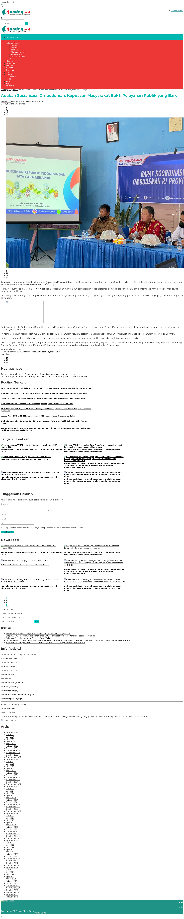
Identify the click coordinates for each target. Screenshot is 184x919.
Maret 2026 (11, 744)
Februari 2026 (12, 746)
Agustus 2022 (12, 840)
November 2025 (13, 753)
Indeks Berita (40, 913)
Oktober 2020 (12, 890)
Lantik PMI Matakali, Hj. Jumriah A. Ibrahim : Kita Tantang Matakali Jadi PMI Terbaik (44, 376)
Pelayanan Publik (52, 352)
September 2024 (13, 784)
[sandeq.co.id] (16, 16)
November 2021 (13, 861)
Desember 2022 (13, 831)
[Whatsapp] (7, 114)
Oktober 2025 (12, 755)
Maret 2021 (11, 879)
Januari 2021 (11, 883)
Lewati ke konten (8, 2)
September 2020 (13, 892)
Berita (3, 104)
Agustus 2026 (12, 732)
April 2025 (10, 768)
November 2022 (13, 834)
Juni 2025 (10, 764)
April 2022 (10, 849)
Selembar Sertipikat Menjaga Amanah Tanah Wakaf (25, 459)
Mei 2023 (10, 820)
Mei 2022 (10, 847)
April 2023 (10, 822)
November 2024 (13, 780)
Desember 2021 (13, 858)
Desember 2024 (13, 777)
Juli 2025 (9, 762)
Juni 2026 (10, 737)
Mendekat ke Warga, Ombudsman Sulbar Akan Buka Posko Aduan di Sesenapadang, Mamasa (44, 393)
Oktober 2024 (12, 782)
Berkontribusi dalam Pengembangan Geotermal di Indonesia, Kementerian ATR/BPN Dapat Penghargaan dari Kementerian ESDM (92, 481)
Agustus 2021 (12, 867)
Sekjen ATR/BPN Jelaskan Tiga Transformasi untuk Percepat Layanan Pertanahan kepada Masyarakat (92, 451)
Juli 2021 (9, 870)
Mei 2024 (10, 793)
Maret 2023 (11, 825)
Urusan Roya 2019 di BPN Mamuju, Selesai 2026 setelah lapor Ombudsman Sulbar (38, 416)
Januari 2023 (11, 829)
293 (7, 607)
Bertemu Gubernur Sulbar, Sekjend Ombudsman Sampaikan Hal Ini (38, 374)
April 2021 (10, 876)
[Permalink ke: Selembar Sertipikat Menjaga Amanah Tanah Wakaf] (26, 457)
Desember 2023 (13, 804)
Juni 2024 (10, 791)
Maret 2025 (11, 771)
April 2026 (10, 741)
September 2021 (13, 865)
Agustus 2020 (12, 894)
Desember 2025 (13, 750)
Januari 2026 (11, 748)
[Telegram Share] (7, 112)
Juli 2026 (10, 735)
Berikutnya (11, 609)
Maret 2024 (11, 798)
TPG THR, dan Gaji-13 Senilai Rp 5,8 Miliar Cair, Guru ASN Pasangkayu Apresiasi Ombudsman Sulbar (46, 388)
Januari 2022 (11, 856)
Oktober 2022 (12, 836)
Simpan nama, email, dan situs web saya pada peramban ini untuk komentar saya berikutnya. (44, 528)
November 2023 (13, 807)
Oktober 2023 (12, 809)
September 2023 (13, 811)
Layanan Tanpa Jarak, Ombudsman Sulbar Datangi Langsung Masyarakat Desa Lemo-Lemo (43, 399)
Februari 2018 (12, 897)
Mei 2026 (10, 739)
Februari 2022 (12, 854)
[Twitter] (7, 360)
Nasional (11, 104)
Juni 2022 (10, 845)
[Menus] (2, 4)
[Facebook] (7, 358)
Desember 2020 (13, 885)
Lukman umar (20, 352)
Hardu (3, 352)
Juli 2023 (10, 816)
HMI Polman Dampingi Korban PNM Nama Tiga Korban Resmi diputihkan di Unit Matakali (45, 642)
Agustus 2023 (12, 813)
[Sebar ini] (6, 108)
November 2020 (13, 888)
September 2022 (13, 838)
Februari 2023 (12, 827)
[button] (26, 23)
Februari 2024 (12, 800)
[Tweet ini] (7, 110)
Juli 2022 (10, 843)
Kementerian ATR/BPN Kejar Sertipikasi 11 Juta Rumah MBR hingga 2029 (38, 633)
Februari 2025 (12, 773)
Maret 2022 (11, 852)
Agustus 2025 (12, 759)
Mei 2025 (10, 766)
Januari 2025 (11, 775)
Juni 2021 (10, 872)
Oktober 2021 (12, 863)
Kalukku (10, 352)
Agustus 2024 (12, 786)
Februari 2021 (12, 881)
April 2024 (10, 795)
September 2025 (13, 757)
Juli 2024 (10, 789)
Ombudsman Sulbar (36, 352)
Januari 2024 (11, 802)
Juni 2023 (10, 818)
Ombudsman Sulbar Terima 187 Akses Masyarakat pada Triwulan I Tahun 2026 (37, 404)
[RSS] (7, 362)
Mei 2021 (10, 874)
